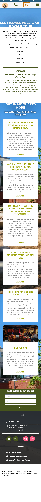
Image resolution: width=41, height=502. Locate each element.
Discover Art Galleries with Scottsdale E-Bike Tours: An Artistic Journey (20, 125)
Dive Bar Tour (20, 347)
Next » (24, 381)
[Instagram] (15, 438)
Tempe (33, 74)
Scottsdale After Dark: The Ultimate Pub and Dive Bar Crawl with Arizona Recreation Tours (20, 210)
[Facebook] (9, 438)
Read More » (20, 154)
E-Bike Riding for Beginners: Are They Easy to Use (20, 293)
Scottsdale (26, 74)
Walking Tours (20, 77)
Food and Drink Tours (12, 74)
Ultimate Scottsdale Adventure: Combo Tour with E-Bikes (20, 255)
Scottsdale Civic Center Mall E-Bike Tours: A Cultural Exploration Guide (20, 167)
